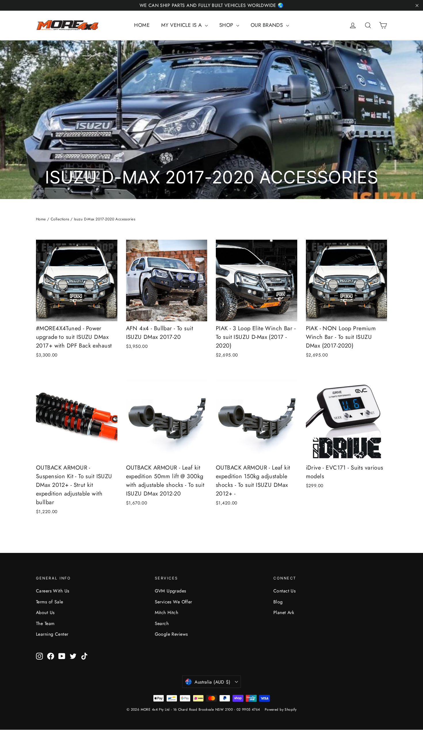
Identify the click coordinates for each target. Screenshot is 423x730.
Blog (278, 601)
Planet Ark (283, 612)
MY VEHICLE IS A (182, 25)
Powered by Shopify (281, 709)
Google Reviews (171, 634)
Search (162, 623)
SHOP (227, 25)
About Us (45, 612)
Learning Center (52, 634)
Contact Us (284, 591)
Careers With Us (52, 591)
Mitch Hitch (166, 612)
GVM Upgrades (170, 591)
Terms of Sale (49, 601)
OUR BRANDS (268, 25)
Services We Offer (173, 601)
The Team (45, 623)
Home (41, 219)
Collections (60, 219)
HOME (142, 25)
